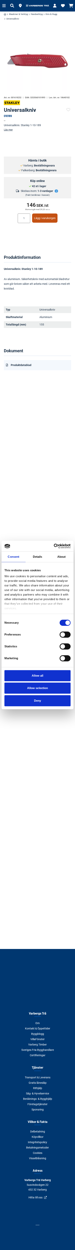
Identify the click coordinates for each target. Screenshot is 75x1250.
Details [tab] (37, 556)
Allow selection (37, 688)
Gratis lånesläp (38, 1082)
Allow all (37, 675)
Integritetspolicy (37, 1142)
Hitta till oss (35, 1197)
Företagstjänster (38, 1104)
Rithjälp (37, 1088)
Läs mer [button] (8, 129)
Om (37, 1023)
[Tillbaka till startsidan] (37, 5)
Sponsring (38, 1109)
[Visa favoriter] (63, 5)
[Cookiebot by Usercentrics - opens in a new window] (54, 546)
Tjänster (37, 1067)
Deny (37, 700)
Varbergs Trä (37, 1013)
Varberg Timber (37, 1044)
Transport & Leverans (37, 1077)
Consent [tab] (13, 556)
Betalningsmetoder (37, 1147)
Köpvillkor (37, 1136)
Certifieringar (37, 1055)
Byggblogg (37, 1033)
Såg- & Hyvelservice (37, 1093)
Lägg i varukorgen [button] (45, 218)
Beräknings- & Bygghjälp (37, 1098)
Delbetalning (37, 1131)
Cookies (37, 1152)
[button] (20, 5)
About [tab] (61, 556)
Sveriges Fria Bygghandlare (37, 1049)
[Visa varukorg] (71, 5)
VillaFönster (37, 1039)
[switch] (65, 634)
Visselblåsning (37, 1158)
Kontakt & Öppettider (37, 1028)
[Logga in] (55, 5)
